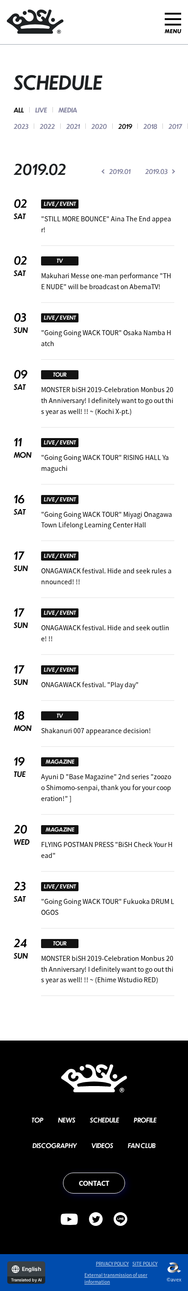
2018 (150, 126)
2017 (175, 126)
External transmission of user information (115, 1278)
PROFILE (145, 1119)
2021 (73, 126)
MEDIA (67, 109)
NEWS (66, 1119)
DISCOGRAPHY (54, 1145)
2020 (99, 126)
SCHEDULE (104, 1119)
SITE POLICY (144, 1263)
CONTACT (94, 1183)
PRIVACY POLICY (112, 1263)
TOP (37, 1119)
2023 (21, 126)
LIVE (41, 109)
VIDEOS (102, 1145)
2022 (47, 126)
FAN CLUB (142, 1145)
